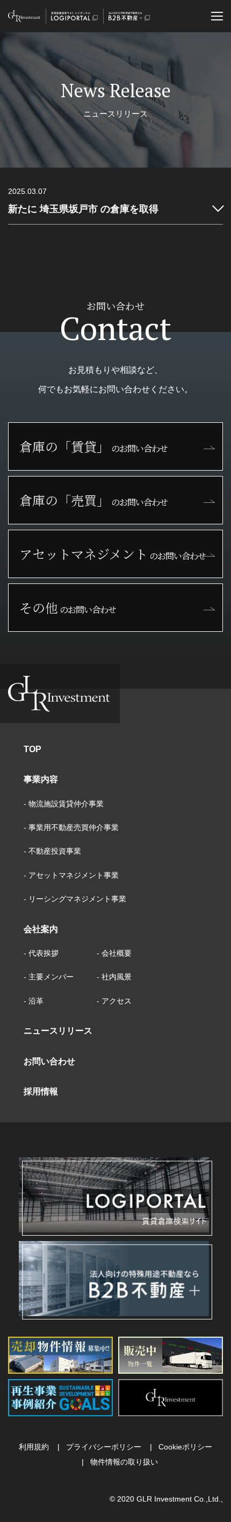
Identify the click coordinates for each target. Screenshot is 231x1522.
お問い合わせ (49, 1061)
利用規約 (34, 1446)
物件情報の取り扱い (124, 1462)
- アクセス (114, 1001)
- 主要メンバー (49, 976)
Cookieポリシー (185, 1446)
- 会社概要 (114, 953)
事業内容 (41, 779)
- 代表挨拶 (41, 953)
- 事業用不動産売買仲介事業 (71, 827)
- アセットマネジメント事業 (71, 875)
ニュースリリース (58, 1030)
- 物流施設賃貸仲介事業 (64, 803)
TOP (32, 749)
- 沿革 (34, 1001)
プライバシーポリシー (103, 1446)
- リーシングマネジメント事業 (75, 899)
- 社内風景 (114, 976)
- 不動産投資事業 (52, 851)
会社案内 (41, 929)
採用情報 (41, 1091)
